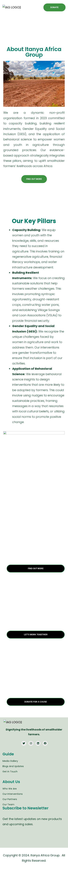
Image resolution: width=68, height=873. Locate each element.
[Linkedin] (37, 743)
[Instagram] (30, 743)
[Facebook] (45, 743)
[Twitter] (23, 743)
